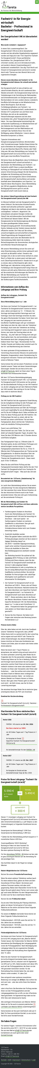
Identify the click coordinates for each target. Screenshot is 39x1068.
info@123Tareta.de (8, 371)
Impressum (16, 1060)
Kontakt (4, 1060)
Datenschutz (25, 1060)
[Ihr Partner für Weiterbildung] (19, 5)
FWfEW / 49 (30, 750)
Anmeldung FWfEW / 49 (15, 854)
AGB (9, 1060)
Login (34, 1060)
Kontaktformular (6, 1035)
